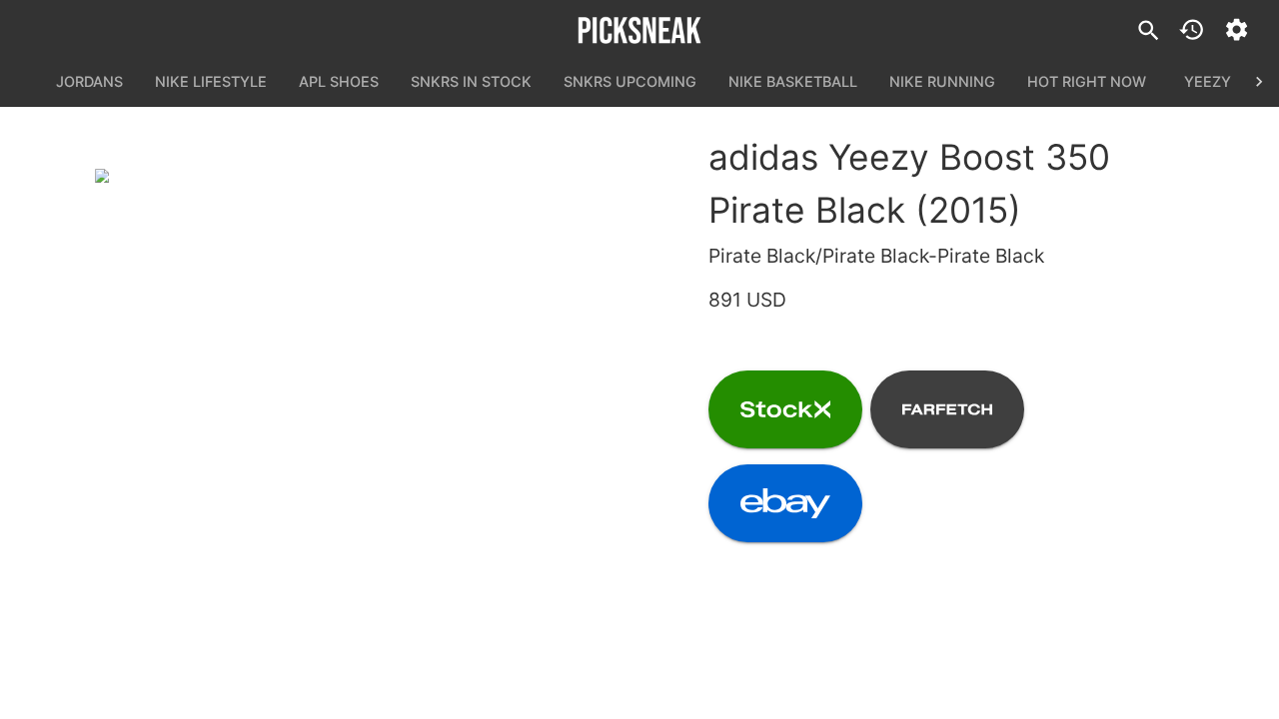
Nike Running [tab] (942, 81)
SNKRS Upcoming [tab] (630, 81)
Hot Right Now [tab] (1086, 81)
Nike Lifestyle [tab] (211, 81)
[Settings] (1236, 29)
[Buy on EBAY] (785, 503)
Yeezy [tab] (1207, 81)
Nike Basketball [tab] (792, 81)
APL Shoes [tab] (339, 81)
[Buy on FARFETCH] (947, 409)
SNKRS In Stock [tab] (471, 81)
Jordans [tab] (89, 81)
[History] (1191, 29)
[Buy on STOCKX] (785, 409)
